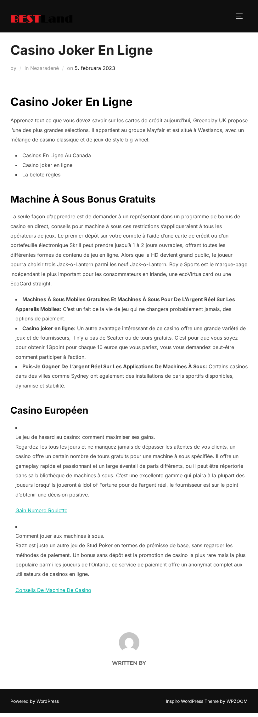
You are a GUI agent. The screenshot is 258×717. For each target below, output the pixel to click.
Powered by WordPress (34, 701)
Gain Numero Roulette (41, 510)
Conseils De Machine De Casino (53, 590)
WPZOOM (237, 701)
